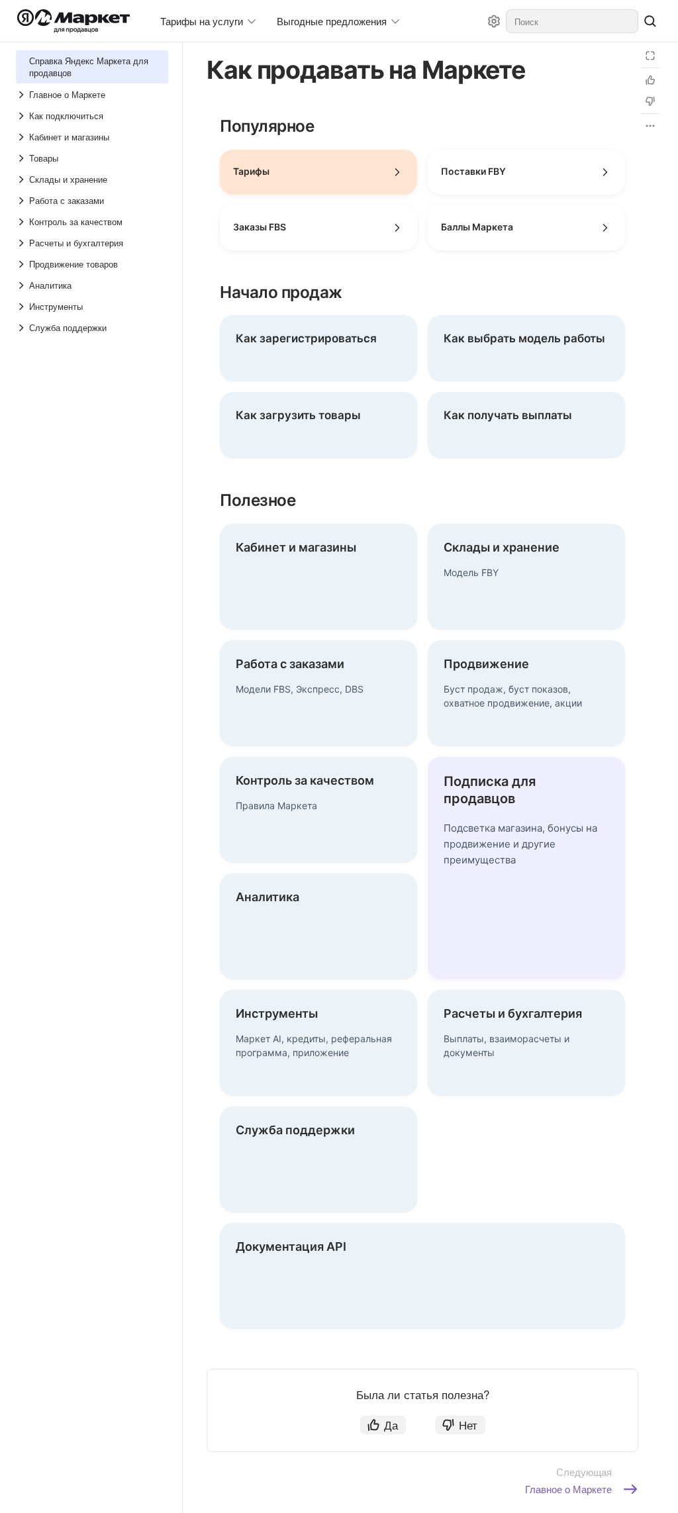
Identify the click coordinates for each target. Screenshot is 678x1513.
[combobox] (572, 21)
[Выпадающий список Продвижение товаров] (22, 264)
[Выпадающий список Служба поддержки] (22, 327)
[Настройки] (494, 21)
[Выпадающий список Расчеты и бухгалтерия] (22, 243)
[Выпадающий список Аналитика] (22, 285)
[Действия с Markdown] (650, 126)
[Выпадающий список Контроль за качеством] (22, 221)
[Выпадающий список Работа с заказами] (22, 200)
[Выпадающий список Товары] (22, 158)
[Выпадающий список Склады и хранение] (22, 179)
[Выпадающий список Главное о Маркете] (22, 94)
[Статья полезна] (650, 80)
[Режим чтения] (650, 55)
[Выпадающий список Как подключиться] (22, 115)
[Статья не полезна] (650, 101)
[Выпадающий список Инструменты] (22, 306)
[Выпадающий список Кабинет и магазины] (22, 137)
